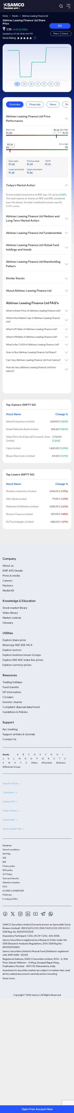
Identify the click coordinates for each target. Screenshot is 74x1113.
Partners (8, 585)
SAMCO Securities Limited (17, 924)
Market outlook (12, 617)
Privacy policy (9, 866)
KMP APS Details (13, 570)
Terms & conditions (11, 849)
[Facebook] (5, 914)
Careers (7, 580)
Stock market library (15, 607)
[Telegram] (43, 914)
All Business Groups (11, 767)
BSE (60, 25)
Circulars (8, 697)
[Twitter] (12, 914)
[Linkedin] (27, 914)
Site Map (6, 853)
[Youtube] (35, 914)
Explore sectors (12, 650)
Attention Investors (11, 882)
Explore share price (14, 640)
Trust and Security (11, 878)
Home (5, 16)
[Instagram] (20, 914)
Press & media (11, 575)
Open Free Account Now (37, 1109)
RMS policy (8, 870)
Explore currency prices (17, 664)
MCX (5, 886)
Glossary (8, 622)
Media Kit (8, 590)
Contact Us (9, 739)
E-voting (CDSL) (10, 899)
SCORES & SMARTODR (13, 890)
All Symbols (47, 763)
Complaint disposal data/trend (21, 707)
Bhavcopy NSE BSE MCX (17, 645)
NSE (4, 858)
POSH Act (7, 895)
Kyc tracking (10, 729)
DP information (12, 692)
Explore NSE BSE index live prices (23, 660)
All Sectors (60, 763)
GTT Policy (7, 874)
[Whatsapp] (50, 914)
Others (34, 763)
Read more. (9, 978)
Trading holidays (12, 682)
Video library (10, 612)
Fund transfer (11, 687)
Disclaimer (7, 845)
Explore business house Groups (22, 655)
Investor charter (12, 702)
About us (8, 565)
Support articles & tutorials (19, 734)
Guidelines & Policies (15, 712)
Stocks (15, 16)
